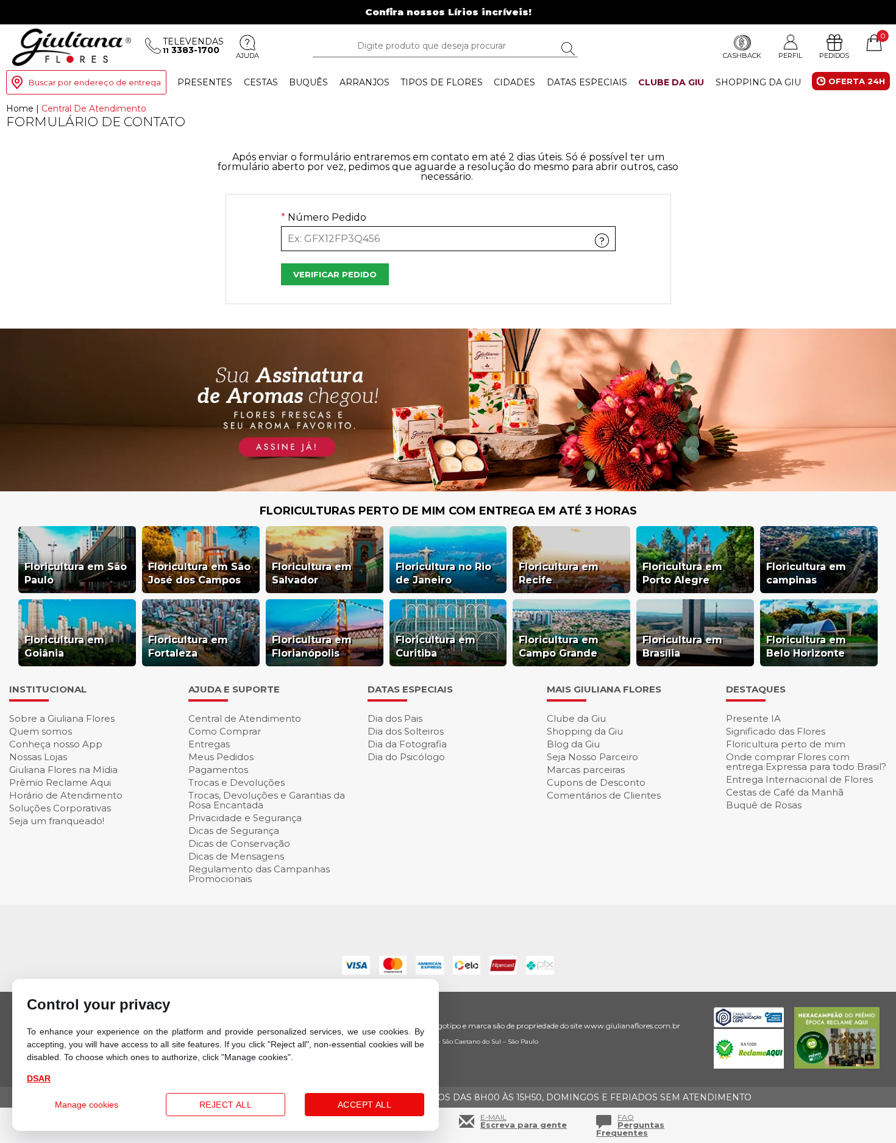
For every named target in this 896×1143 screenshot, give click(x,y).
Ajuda (247, 55)
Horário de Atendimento (66, 795)
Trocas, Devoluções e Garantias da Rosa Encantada (266, 800)
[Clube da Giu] (448, 488)
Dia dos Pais (395, 718)
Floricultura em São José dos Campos (199, 573)
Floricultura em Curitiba (435, 646)
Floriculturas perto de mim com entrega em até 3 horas (448, 511)
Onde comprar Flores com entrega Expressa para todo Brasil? (806, 761)
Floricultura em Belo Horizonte (806, 646)
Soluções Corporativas (60, 808)
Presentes (204, 82)
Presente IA (753, 718)
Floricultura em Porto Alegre (682, 573)
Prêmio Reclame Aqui (60, 782)
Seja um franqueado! (56, 821)
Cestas (261, 82)
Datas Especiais (587, 82)
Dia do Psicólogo (406, 757)
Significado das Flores (775, 731)
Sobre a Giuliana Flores (62, 718)
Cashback (742, 55)
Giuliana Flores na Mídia (63, 769)
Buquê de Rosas (764, 805)
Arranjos (364, 82)
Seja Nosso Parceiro (592, 757)
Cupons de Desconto (596, 782)
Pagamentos (218, 769)
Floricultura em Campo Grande (559, 646)
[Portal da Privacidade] (749, 1024)
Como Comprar (224, 731)
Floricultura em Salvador (312, 573)
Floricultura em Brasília (682, 646)
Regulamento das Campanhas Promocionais (259, 874)
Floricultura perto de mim (785, 744)
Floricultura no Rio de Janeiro (443, 573)
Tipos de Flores (441, 82)
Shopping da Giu (758, 82)
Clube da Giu (671, 82)
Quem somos (40, 731)
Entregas (209, 744)
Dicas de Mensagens (236, 856)
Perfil (790, 55)
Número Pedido (323, 218)
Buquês (308, 82)
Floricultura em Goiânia (64, 646)
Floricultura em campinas (806, 573)
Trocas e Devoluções (236, 782)
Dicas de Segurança (233, 830)
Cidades (514, 82)
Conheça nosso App (55, 744)
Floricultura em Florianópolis (312, 646)
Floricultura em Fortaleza (188, 646)
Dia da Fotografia (407, 744)
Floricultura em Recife (559, 573)
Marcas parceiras (586, 769)
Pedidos (834, 55)
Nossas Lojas (38, 757)
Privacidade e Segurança (245, 818)
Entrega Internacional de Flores (799, 779)
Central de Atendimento (244, 718)
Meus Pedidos (221, 757)
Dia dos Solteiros (406, 731)
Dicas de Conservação (239, 843)
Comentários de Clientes (604, 795)
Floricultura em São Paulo (75, 573)
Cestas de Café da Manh (785, 792)
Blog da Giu (573, 744)
